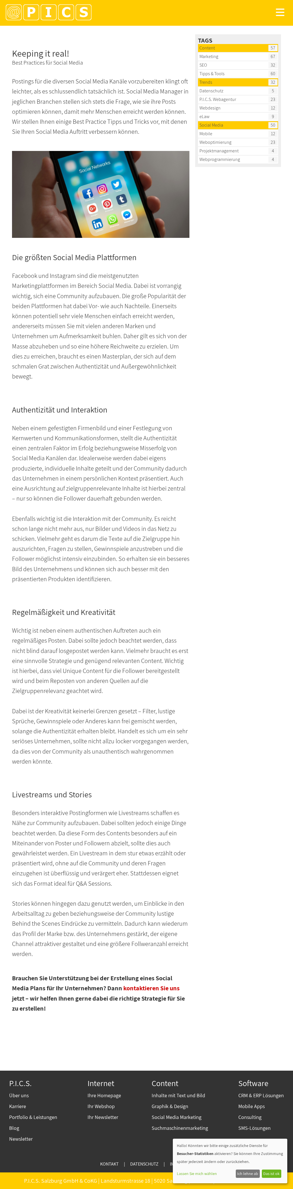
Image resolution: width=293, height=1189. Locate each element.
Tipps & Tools (212, 74)
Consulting (250, 1117)
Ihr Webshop (101, 1106)
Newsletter (21, 1139)
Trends (205, 82)
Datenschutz (211, 91)
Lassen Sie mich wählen (197, 1173)
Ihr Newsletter (103, 1117)
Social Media (211, 125)
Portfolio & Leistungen (33, 1117)
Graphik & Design (170, 1106)
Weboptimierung (215, 142)
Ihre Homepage (104, 1095)
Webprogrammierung (219, 159)
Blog (14, 1128)
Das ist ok (271, 1173)
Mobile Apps (251, 1106)
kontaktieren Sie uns (151, 988)
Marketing (208, 56)
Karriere (17, 1106)
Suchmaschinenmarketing (180, 1128)
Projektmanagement (219, 151)
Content (207, 48)
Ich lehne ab (247, 1173)
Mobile (205, 134)
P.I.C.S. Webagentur (217, 99)
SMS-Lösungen (254, 1128)
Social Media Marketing (176, 1117)
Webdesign (210, 108)
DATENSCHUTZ (144, 1164)
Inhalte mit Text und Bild (178, 1095)
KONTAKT (109, 1164)
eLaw (204, 116)
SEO (203, 65)
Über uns (19, 1095)
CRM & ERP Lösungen (261, 1095)
